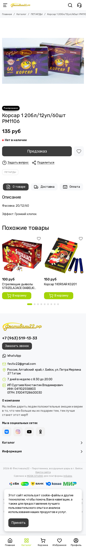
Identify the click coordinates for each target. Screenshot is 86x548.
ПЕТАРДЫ (37, 14)
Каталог (21, 14)
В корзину (20, 295)
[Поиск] (70, 5)
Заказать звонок (17, 346)
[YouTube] (29, 431)
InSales (67, 475)
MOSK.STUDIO (35, 475)
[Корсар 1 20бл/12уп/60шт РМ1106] (43, 61)
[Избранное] (79, 151)
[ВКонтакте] (6, 431)
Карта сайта (43, 472)
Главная (7, 14)
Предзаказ (37, 151)
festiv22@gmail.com (21, 364)
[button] (29, 304)
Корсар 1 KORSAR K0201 (60, 284)
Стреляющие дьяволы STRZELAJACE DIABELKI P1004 (18, 286)
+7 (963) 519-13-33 (19, 338)
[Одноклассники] (40, 431)
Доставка (47, 187)
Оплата (75, 187)
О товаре (19, 187)
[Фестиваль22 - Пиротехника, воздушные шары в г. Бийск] (20, 5)
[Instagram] (18, 431)
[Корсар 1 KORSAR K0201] (64, 255)
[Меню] (5, 5)
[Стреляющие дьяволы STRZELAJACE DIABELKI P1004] (22, 255)
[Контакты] (79, 5)
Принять (18, 523)
